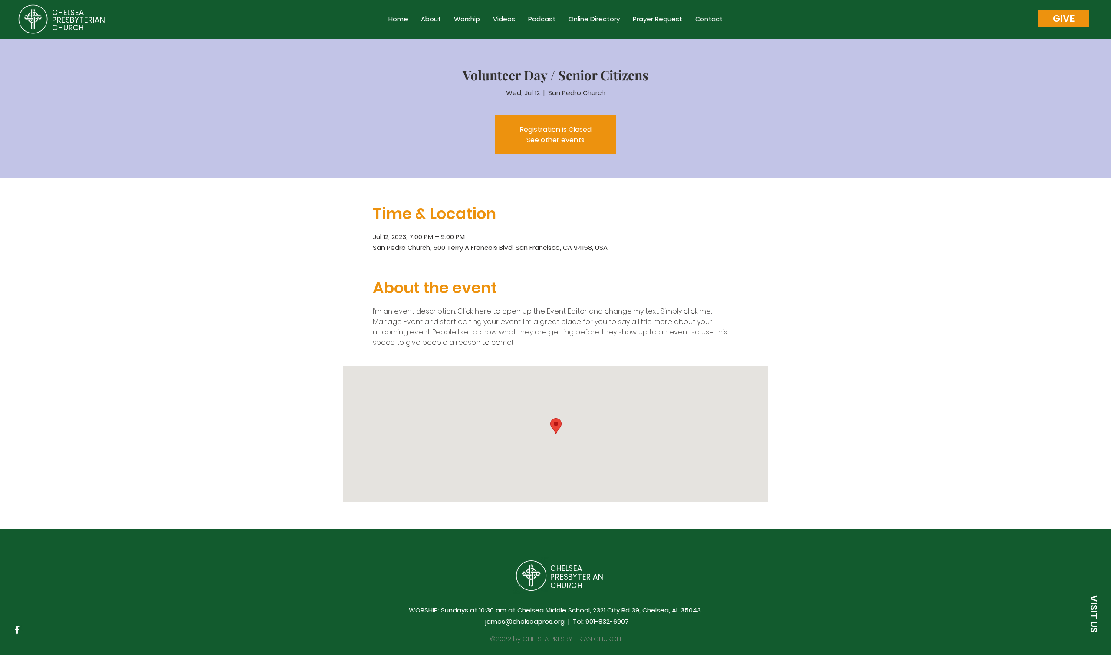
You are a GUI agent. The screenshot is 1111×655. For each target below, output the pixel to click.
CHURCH (566, 585)
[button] (1063, 18)
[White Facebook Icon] (17, 629)
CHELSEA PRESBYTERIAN (577, 572)
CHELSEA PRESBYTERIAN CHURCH (78, 20)
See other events (555, 140)
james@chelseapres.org (525, 621)
